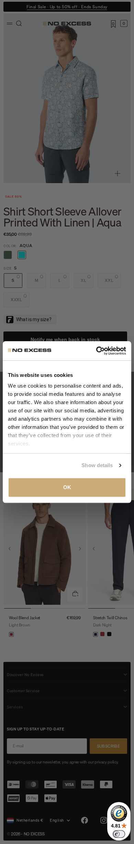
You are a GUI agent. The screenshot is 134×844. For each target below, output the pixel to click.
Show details (97, 465)
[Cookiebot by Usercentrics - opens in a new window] (96, 350)
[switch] (119, 834)
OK (67, 487)
